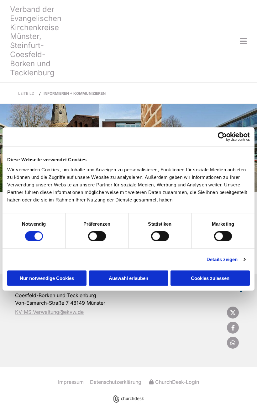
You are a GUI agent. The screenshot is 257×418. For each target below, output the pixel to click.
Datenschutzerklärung (115, 382)
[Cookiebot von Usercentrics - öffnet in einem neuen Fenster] (222, 137)
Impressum (71, 382)
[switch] (97, 236)
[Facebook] (233, 327)
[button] (158, 41)
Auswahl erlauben (128, 278)
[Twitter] (233, 312)
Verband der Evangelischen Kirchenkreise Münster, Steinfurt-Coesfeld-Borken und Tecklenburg (35, 41)
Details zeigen (222, 259)
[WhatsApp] (233, 342)
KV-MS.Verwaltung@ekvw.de (49, 312)
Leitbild (26, 93)
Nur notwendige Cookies (47, 278)
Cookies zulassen (210, 278)
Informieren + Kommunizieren (75, 93)
